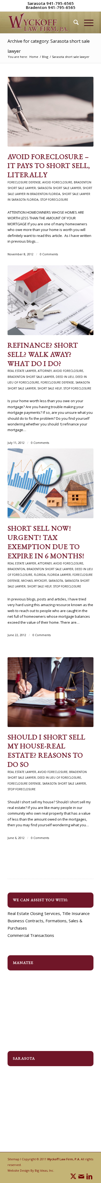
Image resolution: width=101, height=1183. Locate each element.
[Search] (73, 22)
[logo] (42, 22)
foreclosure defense (24, 182)
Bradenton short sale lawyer (31, 377)
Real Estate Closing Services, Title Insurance (49, 913)
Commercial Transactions (31, 935)
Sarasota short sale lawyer (59, 188)
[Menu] (86, 22)
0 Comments (49, 254)
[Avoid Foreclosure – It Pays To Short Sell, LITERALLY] (50, 112)
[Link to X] (73, 1176)
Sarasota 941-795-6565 (50, 3)
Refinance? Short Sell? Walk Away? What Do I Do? (43, 354)
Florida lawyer (59, 575)
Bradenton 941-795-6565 (50, 7)
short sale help (49, 388)
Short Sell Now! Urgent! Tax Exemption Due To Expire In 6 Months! (46, 542)
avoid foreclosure (57, 182)
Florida (40, 575)
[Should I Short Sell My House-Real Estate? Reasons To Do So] (50, 692)
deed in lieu (65, 377)
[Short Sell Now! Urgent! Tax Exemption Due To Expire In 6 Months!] (50, 483)
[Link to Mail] (81, 1176)
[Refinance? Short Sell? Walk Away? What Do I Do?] (50, 300)
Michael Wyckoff (34, 581)
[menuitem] (73, 22)
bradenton (16, 569)
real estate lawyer (22, 371)
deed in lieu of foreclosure (59, 777)
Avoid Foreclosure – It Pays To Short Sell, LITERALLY (49, 166)
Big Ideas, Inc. (44, 1170)
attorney (45, 371)
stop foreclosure (54, 199)
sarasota (55, 581)
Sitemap (13, 1159)
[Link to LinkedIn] (89, 1176)
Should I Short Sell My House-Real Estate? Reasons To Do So (46, 750)
